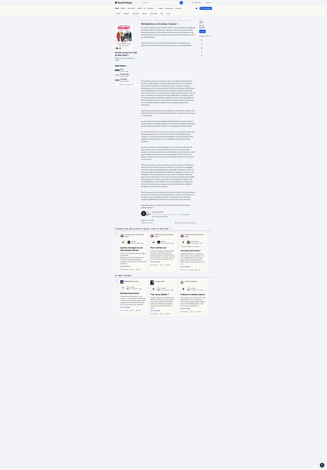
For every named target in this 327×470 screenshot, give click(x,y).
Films (150, 20)
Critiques (180, 20)
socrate (160, 212)
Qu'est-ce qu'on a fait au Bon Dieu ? (126, 53)
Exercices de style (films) (160, 216)
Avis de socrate (188, 20)
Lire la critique (125, 266)
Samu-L (163, 241)
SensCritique (144, 20)
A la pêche (185, 214)
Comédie (155, 20)
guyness (133, 241)
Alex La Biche (195, 241)
